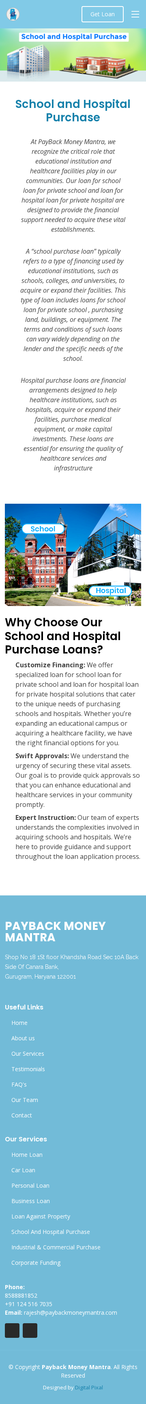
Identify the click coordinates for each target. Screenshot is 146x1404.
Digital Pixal (89, 1387)
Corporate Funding (35, 1263)
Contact (21, 1115)
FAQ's (19, 1084)
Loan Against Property (40, 1216)
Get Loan (102, 14)
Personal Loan (30, 1185)
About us (23, 1038)
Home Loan (27, 1155)
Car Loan (23, 1170)
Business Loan (30, 1201)
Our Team (24, 1100)
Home (19, 1023)
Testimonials (28, 1069)
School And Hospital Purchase (50, 1232)
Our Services (27, 1054)
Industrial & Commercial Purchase (56, 1247)
